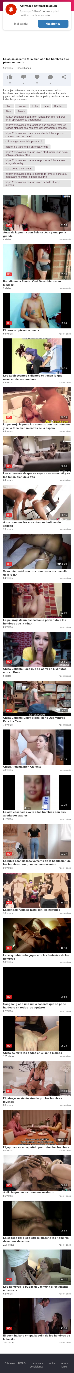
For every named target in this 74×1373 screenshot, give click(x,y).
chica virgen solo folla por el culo (24, 141)
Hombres (59, 106)
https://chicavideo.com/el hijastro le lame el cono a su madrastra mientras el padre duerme (36, 175)
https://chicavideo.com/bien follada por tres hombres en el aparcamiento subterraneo (36, 118)
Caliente (22, 106)
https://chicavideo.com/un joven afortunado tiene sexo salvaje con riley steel (36, 153)
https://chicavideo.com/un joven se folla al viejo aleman (33, 183)
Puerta (21, 111)
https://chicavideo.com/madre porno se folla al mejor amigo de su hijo (36, 162)
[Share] (64, 77)
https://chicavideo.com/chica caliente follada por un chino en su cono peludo (35, 135)
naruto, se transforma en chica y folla (27, 146)
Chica (9, 106)
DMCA (22, 1363)
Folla (35, 106)
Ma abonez (53, 23)
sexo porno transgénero (19, 168)
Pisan (9, 111)
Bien (46, 106)
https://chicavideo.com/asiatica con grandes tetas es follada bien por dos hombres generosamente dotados (36, 126)
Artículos (10, 1363)
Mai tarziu (21, 23)
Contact (52, 1363)
